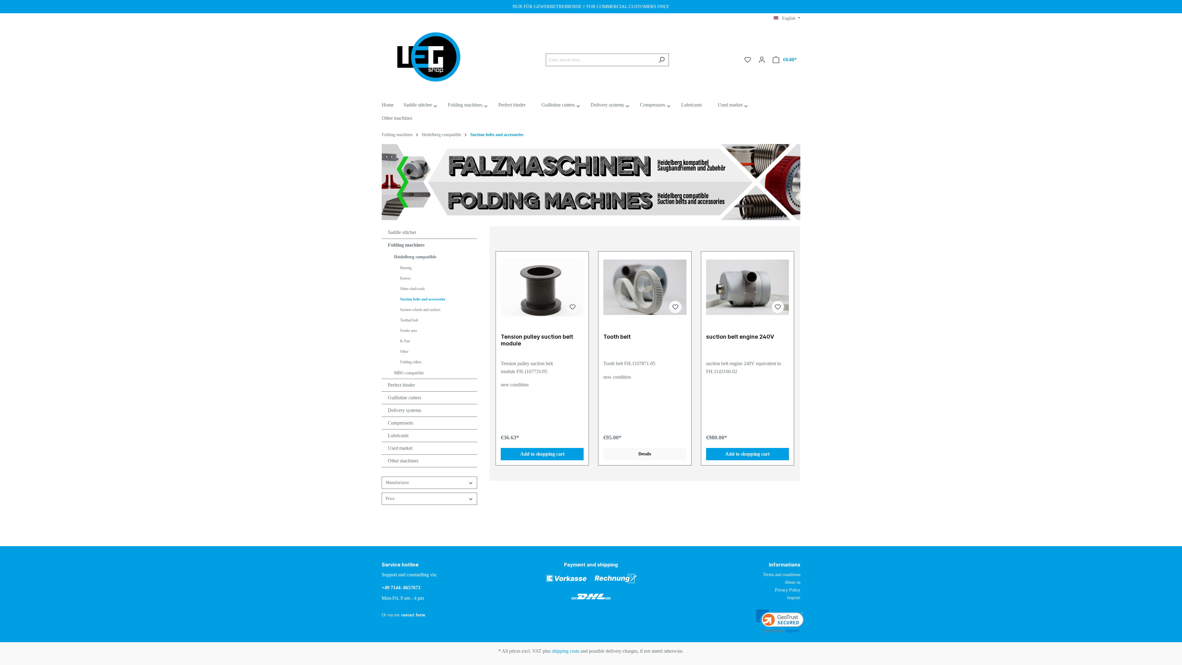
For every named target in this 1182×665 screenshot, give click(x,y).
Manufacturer (397, 482)
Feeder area (408, 330)
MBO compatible (409, 373)
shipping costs (565, 651)
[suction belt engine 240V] (747, 287)
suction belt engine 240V (740, 336)
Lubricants (398, 435)
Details (644, 454)
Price (390, 498)
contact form (413, 615)
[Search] (661, 60)
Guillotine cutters (404, 397)
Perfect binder (401, 385)
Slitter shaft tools (412, 289)
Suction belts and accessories (422, 299)
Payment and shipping (591, 565)
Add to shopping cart (542, 454)
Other (404, 351)
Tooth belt (617, 336)
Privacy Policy (787, 590)
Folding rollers (411, 362)
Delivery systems (404, 410)
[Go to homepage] (428, 58)
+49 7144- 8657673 (401, 587)
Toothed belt (409, 320)
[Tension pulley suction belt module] (542, 287)
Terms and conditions (781, 574)
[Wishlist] (748, 60)
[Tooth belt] (644, 287)
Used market (400, 448)
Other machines (403, 460)
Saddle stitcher (402, 232)
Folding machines (406, 245)
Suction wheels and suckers (420, 310)
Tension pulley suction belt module (537, 340)
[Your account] (762, 60)
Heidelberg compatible (415, 257)
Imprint (793, 597)
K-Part (405, 341)
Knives (405, 278)
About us (792, 582)
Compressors (400, 422)
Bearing (406, 268)
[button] (780, 621)
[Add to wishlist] (572, 307)
